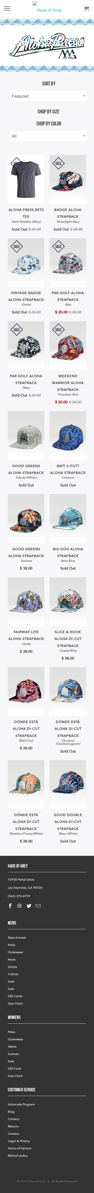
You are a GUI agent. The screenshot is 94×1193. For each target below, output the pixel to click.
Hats (11, 981)
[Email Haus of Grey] (39, 906)
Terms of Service (19, 1148)
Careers (13, 1134)
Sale (11, 989)
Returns (13, 1126)
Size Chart (15, 1003)
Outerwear (15, 952)
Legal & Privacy (19, 1141)
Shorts (12, 967)
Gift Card (14, 1068)
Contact (13, 1119)
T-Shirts (13, 974)
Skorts (12, 1047)
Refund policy (18, 1156)
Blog (11, 1112)
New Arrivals (17, 938)
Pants (11, 959)
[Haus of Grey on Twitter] (29, 906)
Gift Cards (15, 996)
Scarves (13, 1054)
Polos (11, 945)
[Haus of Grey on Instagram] (20, 906)
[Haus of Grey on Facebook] (11, 906)
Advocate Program (21, 1104)
